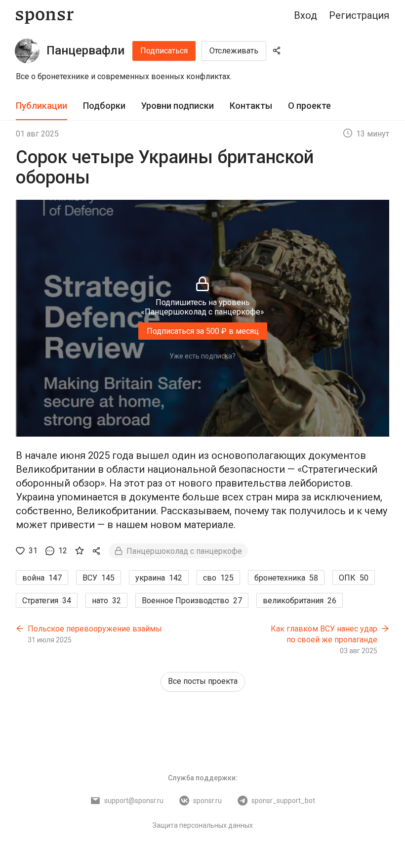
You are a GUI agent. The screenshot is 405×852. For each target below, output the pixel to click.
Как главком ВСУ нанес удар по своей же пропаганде (324, 634)
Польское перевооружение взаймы (95, 628)
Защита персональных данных (203, 825)
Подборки (104, 105)
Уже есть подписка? (202, 356)
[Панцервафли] (27, 51)
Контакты (251, 105)
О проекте (309, 105)
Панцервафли (85, 50)
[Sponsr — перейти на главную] (45, 15)
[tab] (41, 106)
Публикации (41, 105)
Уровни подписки (177, 105)
